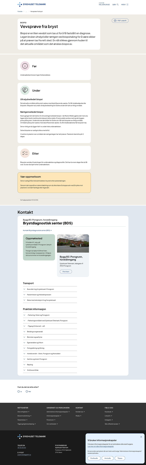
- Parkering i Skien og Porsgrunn (38, 315)
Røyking (30, 365)
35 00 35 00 (22, 447)
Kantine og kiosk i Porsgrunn (37, 359)
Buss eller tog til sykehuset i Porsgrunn (40, 289)
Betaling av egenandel (35, 331)
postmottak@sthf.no (24, 455)
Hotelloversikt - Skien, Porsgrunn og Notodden (43, 354)
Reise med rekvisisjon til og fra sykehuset (41, 300)
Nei (29, 391)
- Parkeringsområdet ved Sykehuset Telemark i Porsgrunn (47, 320)
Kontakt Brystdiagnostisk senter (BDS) (36, 230)
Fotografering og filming (35, 348)
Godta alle (94, 458)
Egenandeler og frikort (35, 343)
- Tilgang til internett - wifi (36, 326)
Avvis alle (108, 458)
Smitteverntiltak (32, 370)
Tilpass (120, 458)
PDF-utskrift (122, 21)
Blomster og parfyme (34, 337)
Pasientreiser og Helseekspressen (39, 295)
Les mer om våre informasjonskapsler (101, 446)
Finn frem (66, 272)
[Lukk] (141, 436)
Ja (21, 391)
